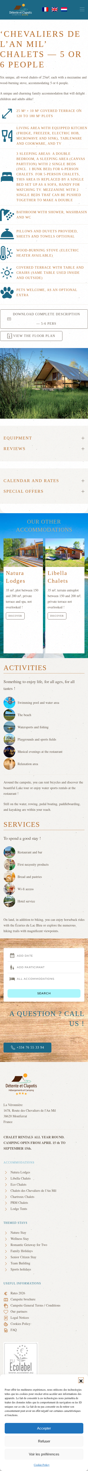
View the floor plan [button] (34, 336)
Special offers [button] (24, 491)
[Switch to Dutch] (64, 9)
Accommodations (19, 1162)
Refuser (44, 1441)
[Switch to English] (54, 9)
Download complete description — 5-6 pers (46, 318)
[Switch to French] (45, 9)
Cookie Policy (42, 1465)
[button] (81, 1380)
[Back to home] (21, 9)
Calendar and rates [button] (31, 480)
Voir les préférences (44, 1454)
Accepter (44, 1428)
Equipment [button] (18, 438)
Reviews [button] (15, 448)
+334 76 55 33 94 (30, 1047)
